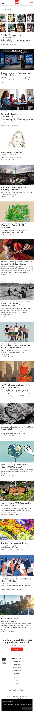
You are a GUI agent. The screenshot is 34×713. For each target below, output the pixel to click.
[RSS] (23, 690)
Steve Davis (3, 356)
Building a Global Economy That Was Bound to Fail (17, 428)
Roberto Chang (11, 590)
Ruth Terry (11, 514)
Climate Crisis (8, 223)
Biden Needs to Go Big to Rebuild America (11, 304)
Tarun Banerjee (19, 550)
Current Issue (17, 673)
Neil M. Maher (4, 316)
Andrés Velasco (4, 590)
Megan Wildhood (4, 514)
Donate (17, 649)
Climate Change (22, 223)
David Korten (4, 234)
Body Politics (17, 664)
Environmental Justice (17, 658)
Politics (7, 541)
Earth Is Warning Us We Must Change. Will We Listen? (13, 466)
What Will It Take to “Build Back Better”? (12, 226)
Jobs (6, 301)
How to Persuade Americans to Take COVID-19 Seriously (16, 580)
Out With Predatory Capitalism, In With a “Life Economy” (15, 386)
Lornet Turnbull (4, 44)
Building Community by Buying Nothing (11, 36)
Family (23, 111)
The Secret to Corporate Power (14, 543)
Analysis (3, 576)
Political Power (17, 667)
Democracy (19, 301)
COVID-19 (19, 111)
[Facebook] (10, 690)
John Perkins (3, 398)
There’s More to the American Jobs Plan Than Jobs (16, 74)
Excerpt (3, 424)
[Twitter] (13, 690)
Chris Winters (4, 84)
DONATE (31, 2)
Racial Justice (17, 661)
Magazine (17, 683)
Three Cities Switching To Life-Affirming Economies (14, 188)
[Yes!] (17, 2)
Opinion (2, 71)
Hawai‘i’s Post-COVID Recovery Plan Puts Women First (16, 504)
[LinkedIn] (21, 690)
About (17, 680)
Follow (17, 687)
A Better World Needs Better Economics (10, 619)
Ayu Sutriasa (3, 274)
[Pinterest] (18, 690)
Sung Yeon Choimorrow (6, 125)
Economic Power (17, 670)
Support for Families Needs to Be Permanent (13, 115)
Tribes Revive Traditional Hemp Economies (11, 153)
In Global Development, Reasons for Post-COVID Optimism (16, 346)
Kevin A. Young (4, 550)
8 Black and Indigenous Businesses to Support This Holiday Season (17, 263)
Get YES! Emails (17, 677)
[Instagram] (15, 690)
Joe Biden (15, 223)
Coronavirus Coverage (10, 111)
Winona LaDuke (4, 159)
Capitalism (8, 383)
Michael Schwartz (11, 550)
